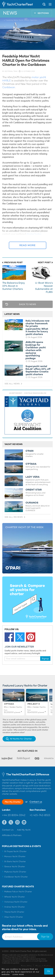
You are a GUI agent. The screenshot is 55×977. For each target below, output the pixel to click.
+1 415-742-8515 (39, 815)
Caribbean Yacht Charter (16, 876)
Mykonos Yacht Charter (15, 871)
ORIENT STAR (34, 489)
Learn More (18, 974)
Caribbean (8, 87)
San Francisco (37, 809)
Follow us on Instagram (17, 822)
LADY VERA (33, 477)
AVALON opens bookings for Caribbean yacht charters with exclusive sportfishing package (36, 350)
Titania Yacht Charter (14, 912)
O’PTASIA (31, 464)
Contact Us (7, 829)
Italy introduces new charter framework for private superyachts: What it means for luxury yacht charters (37, 327)
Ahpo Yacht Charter (13, 917)
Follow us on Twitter (11, 822)
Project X (34, 704)
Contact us (35, 801)
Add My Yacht (24, 829)
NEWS (10, 13)
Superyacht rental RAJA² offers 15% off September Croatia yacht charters (38, 370)
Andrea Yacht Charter (14, 907)
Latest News (12, 314)
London (6, 809)
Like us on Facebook (4, 822)
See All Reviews (14, 517)
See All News (12, 383)
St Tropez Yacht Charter (15, 851)
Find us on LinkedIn (24, 822)
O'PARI (29, 451)
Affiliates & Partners (11, 835)
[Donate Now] (27, 415)
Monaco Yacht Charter (15, 856)
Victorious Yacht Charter (15, 901)
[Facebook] (9, 637)
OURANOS (32, 502)
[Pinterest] (30, 637)
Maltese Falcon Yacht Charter (18, 891)
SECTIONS (43, 13)
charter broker (34, 234)
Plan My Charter (13, 801)
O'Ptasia (9, 704)
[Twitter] (20, 637)
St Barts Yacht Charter (15, 861)
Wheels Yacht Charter (14, 896)
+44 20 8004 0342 (13, 815)
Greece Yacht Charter (14, 866)
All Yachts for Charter (21, 738)
